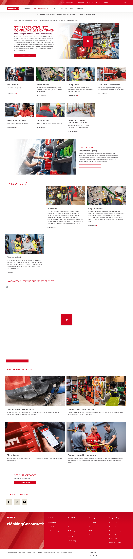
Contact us (51, 227)
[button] (66, 320)
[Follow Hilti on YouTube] (96, 555)
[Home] (13, 8)
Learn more (92, 225)
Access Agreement (12, 552)
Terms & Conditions (37, 552)
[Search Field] (125, 2)
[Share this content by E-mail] (24, 502)
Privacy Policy (21, 552)
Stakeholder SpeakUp (49, 552)
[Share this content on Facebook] (9, 502)
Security (29, 552)
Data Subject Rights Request (64, 552)
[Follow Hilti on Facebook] (90, 555)
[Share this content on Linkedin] (17, 502)
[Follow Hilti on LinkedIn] (93, 555)
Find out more (11, 94)
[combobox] (114, 2)
